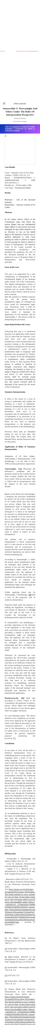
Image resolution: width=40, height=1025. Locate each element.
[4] (30, 595)
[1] (33, 426)
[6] (23, 698)
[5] (34, 610)
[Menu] (4, 103)
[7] (14, 738)
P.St (9, 957)
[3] (21, 554)
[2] (20, 469)
